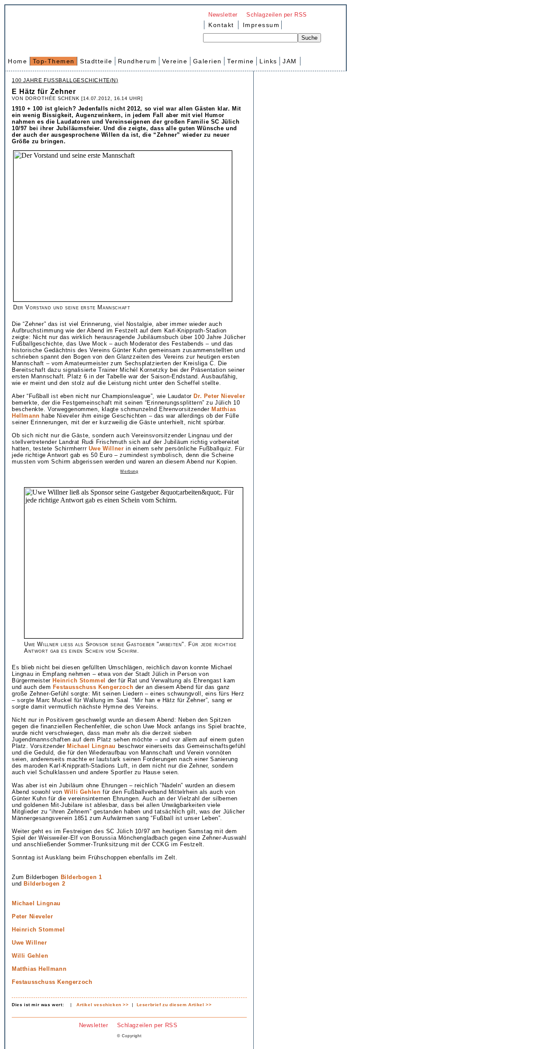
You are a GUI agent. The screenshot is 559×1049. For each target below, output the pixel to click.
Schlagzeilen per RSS (276, 14)
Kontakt (221, 24)
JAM (290, 61)
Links (268, 61)
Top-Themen (54, 61)
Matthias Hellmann (39, 969)
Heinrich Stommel (79, 680)
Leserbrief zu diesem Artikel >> (174, 1004)
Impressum (260, 24)
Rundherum (137, 61)
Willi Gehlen (82, 792)
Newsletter (223, 14)
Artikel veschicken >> (102, 1004)
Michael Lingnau (91, 746)
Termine (240, 61)
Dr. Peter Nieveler (219, 396)
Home (17, 61)
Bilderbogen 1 (81, 877)
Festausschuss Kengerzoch (93, 687)
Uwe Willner (106, 448)
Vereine (175, 61)
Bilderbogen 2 (44, 883)
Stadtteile (96, 61)
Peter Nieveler (32, 916)
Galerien (207, 61)
